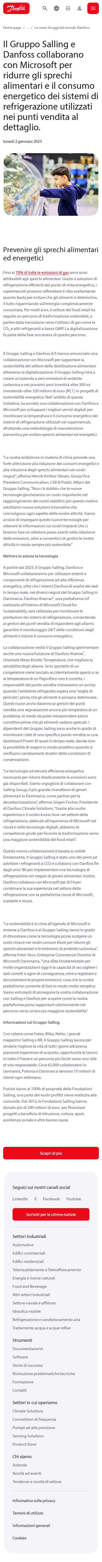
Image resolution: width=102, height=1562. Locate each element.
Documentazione (28, 1348)
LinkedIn (20, 1198)
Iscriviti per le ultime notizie (51, 1214)
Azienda (20, 1464)
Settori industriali (29, 1236)
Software (20, 1356)
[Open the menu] (93, 8)
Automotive (23, 1244)
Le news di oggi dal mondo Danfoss (62, 27)
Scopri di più (51, 1153)
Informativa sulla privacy (34, 1500)
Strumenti (22, 1340)
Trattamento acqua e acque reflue (42, 1327)
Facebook (51, 1198)
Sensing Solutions (28, 1435)
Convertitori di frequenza (34, 1419)
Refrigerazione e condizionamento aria (46, 1319)
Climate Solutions (28, 1410)
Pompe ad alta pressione (34, 1427)
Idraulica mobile (27, 1311)
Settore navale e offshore (34, 1302)
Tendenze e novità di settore (37, 1481)
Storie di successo (28, 1365)
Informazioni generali (31, 1525)
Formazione (23, 1381)
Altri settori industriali (31, 1294)
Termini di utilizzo (28, 1513)
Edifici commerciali (29, 1253)
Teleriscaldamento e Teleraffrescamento (47, 1269)
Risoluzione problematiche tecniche (44, 1373)
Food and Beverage (30, 1286)
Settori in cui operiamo (35, 1402)
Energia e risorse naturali (34, 1278)
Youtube (73, 1198)
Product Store (24, 1444)
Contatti (20, 1390)
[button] (68, 8)
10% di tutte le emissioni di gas (42, 272)
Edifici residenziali (28, 1261)
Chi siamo (22, 1456)
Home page (12, 27)
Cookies (19, 1537)
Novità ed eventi (27, 1473)
